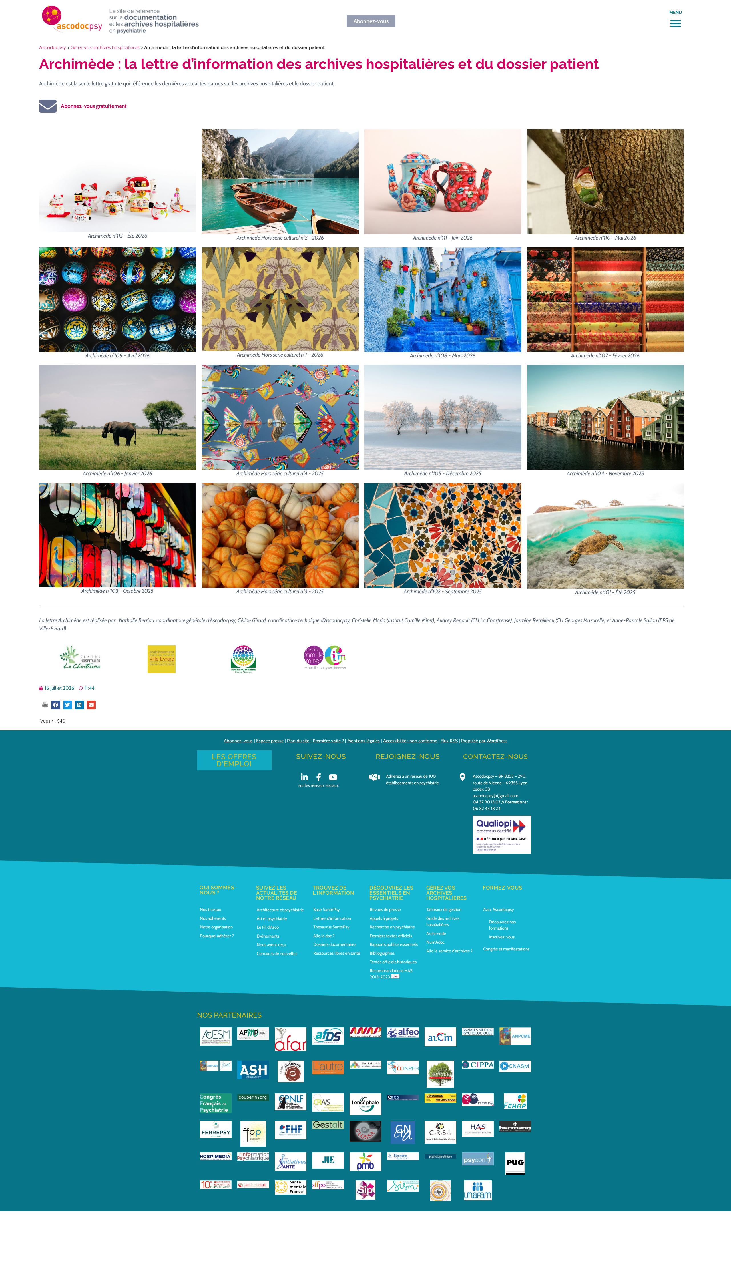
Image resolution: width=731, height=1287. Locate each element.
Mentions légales (363, 740)
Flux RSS (449, 740)
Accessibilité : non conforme (410, 740)
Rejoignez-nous (408, 756)
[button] (675, 23)
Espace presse (270, 740)
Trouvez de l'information (333, 890)
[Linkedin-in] (304, 777)
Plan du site (298, 740)
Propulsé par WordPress (484, 740)
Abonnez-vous (238, 740)
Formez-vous (502, 888)
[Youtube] (333, 777)
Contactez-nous (495, 756)
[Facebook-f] (318, 777)
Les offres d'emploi (234, 760)
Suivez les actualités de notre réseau (276, 893)
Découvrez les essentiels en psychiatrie (391, 893)
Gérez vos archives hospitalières (105, 47)
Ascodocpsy (52, 47)
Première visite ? (328, 740)
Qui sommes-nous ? (218, 890)
